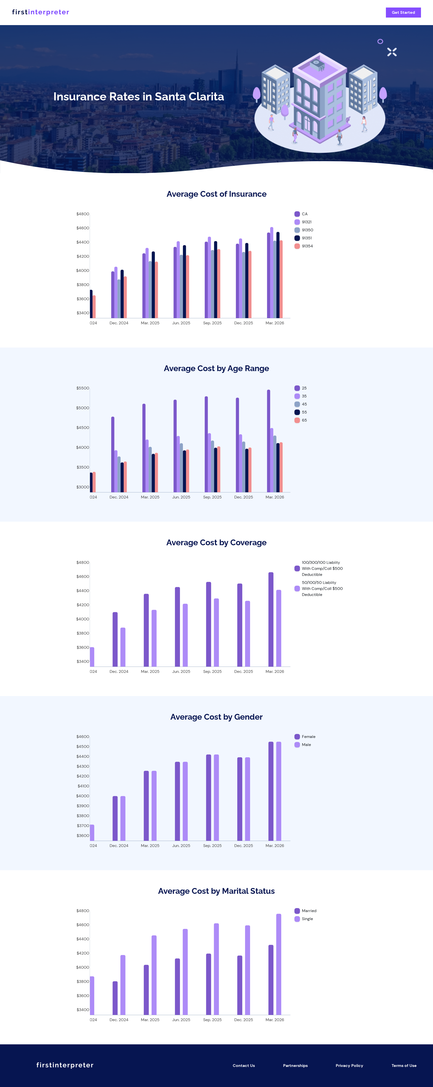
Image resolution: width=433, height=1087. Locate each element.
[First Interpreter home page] (195, 12)
